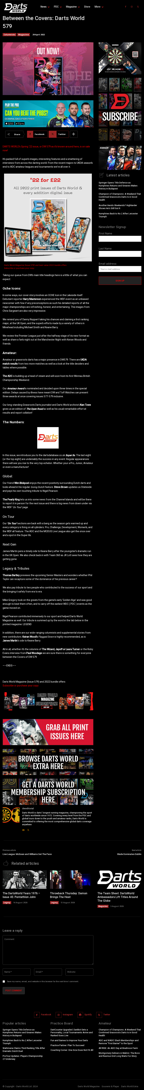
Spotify (88, 1014)
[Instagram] (131, 6)
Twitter (106, 1014)
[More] (74, 134)
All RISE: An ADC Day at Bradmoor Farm (118, 1048)
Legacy (7, 902)
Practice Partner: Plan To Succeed (67, 1045)
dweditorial (28, 808)
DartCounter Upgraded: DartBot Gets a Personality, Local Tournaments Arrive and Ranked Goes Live (72, 1032)
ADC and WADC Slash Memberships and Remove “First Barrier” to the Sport (119, 1042)
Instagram (68, 1014)
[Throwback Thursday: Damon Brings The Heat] (72, 879)
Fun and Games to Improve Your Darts (69, 1040)
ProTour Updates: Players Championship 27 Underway (23, 1058)
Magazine (23, 34)
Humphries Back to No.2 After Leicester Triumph (118, 215)
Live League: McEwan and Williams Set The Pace (27, 854)
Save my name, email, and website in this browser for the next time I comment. (43, 981)
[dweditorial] (11, 819)
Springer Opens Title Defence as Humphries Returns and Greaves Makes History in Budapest (118, 185)
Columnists (9, 34)
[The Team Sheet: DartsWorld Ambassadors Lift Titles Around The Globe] (119, 879)
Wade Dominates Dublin (129, 854)
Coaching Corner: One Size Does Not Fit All (72, 1050)
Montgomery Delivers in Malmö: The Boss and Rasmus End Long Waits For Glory (119, 1055)
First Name (105, 233)
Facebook (46, 1014)
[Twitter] (137, 6)
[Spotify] (80, 1015)
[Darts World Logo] (16, 8)
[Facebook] (125, 6)
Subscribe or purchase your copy (19, 268)
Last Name (105, 248)
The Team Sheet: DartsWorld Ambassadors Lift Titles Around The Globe (117, 897)
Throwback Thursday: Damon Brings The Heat (68, 895)
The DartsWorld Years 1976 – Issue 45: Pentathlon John (21, 895)
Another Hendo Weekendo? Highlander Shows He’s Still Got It (118, 207)
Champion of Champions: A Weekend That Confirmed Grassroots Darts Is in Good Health (120, 197)
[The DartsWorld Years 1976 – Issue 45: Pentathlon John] (25, 879)
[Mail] (23, 829)
